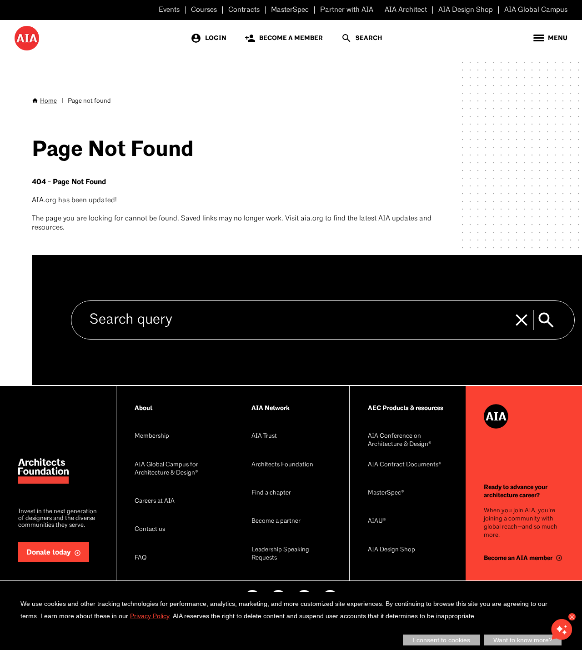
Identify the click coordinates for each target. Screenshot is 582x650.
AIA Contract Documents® (405, 464)
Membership (152, 436)
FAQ (140, 558)
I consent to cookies (441, 640)
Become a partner (276, 521)
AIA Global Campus (535, 10)
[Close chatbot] (572, 616)
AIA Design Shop (465, 10)
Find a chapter (271, 493)
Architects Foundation (282, 464)
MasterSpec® (386, 493)
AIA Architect (406, 10)
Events (169, 10)
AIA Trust (264, 436)
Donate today (48, 552)
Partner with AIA (346, 10)
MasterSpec (290, 10)
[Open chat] (561, 629)
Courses (204, 10)
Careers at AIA (155, 501)
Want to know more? (522, 640)
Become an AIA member (518, 558)
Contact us (150, 529)
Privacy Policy (150, 616)
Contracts (244, 10)
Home (48, 101)
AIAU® (377, 521)
